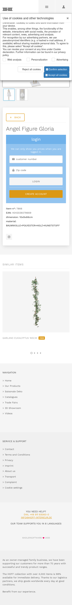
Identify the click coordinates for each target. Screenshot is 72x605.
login (36, 181)
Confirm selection (58, 69)
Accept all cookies (57, 75)
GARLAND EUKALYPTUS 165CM (23, 338)
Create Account (36, 194)
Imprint (9, 465)
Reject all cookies (31, 69)
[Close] (66, 17)
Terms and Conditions (17, 454)
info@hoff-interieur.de (36, 517)
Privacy (9, 460)
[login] (63, 6)
